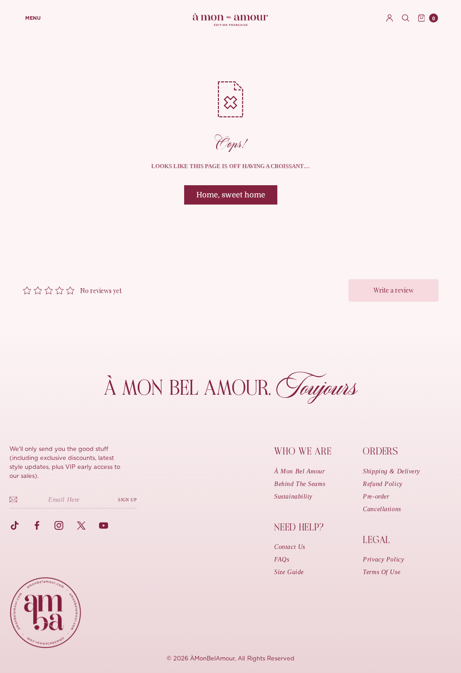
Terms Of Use (381, 572)
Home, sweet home (230, 195)
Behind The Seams (299, 484)
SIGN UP (127, 499)
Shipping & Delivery (391, 471)
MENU (33, 18)
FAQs (281, 559)
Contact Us (289, 547)
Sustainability (293, 496)
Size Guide (289, 572)
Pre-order (376, 496)
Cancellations (382, 509)
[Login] (389, 18)
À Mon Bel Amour (299, 471)
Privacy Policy (383, 559)
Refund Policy (382, 484)
